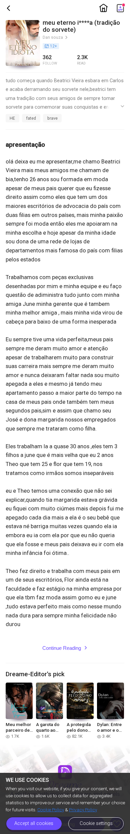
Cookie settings (96, 823)
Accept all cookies (33, 823)
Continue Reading (65, 648)
